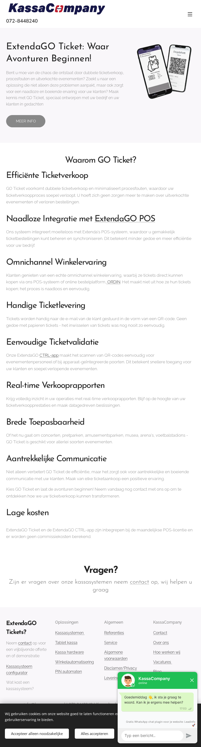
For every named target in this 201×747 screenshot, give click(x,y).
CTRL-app (49, 355)
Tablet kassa (66, 642)
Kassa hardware (69, 652)
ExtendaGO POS (125, 219)
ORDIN (113, 281)
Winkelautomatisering (74, 662)
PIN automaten (68, 671)
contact (139, 582)
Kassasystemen (70, 632)
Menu (190, 14)
